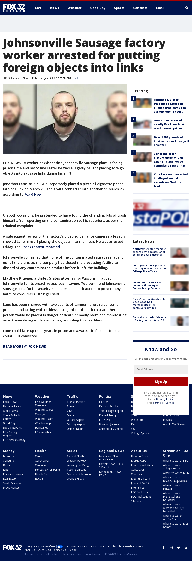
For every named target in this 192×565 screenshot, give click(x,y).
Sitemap (136, 501)
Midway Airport (76, 424)
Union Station (75, 428)
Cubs (134, 415)
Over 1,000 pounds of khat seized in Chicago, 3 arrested (171, 141)
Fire (133, 424)
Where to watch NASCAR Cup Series (175, 479)
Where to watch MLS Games (175, 525)
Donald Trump (108, 415)
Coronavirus (42, 460)
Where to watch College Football (173, 466)
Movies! (167, 420)
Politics (105, 396)
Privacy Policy (165, 399)
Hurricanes (41, 427)
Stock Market (11, 487)
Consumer (9, 460)
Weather (42, 396)
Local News (10, 402)
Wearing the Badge (78, 465)
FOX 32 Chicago (11, 78)
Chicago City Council (111, 428)
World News (10, 411)
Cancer (39, 456)
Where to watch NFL (175, 460)
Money (8, 450)
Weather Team (44, 418)
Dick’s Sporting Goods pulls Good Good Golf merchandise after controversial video (149, 303)
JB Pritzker (105, 420)
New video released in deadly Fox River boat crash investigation (169, 124)
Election (104, 402)
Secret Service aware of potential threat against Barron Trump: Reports (147, 285)
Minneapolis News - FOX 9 (111, 473)
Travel (70, 406)
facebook (163, 548)
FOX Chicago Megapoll (11, 433)
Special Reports (12, 427)
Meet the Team (140, 478)
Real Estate (10, 478)
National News (12, 406)
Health (40, 450)
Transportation (76, 402)
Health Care (42, 474)
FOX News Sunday (14, 440)
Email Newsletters (142, 465)
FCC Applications (141, 496)
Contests (136, 474)
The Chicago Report (111, 411)
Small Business (12, 483)
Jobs (5, 469)
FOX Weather (43, 432)
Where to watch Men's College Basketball (172, 496)
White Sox (137, 420)
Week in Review (76, 460)
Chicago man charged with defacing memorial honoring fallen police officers (150, 268)
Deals (6, 465)
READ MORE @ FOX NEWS (24, 346)
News (26, 78)
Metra (70, 415)
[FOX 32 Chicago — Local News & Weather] (15, 7)
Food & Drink (171, 415)
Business (8, 456)
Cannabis (40, 465)
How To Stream (140, 456)
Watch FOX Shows (174, 424)
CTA (69, 411)
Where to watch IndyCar (172, 487)
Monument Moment (79, 474)
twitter (179, 548)
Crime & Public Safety (12, 416)
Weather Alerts (44, 409)
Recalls (39, 478)
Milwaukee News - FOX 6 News (110, 457)
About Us (139, 450)
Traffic (72, 396)
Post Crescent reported (41, 246)
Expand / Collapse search (186, 7)
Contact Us (138, 469)
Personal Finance (13, 474)
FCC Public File (140, 492)
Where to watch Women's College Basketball (173, 508)
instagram (171, 548)
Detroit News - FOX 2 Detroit (111, 465)
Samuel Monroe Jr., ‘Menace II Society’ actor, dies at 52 (149, 318)
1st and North (75, 456)
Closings (40, 414)
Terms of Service (163, 402)
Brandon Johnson (109, 424)
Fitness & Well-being (47, 469)
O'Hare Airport (75, 420)
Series (72, 450)
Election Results (108, 406)
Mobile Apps (138, 460)
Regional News (111, 450)
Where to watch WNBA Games (172, 517)
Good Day (9, 423)
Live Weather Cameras (43, 403)
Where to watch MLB (176, 473)
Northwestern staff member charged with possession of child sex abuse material (149, 251)
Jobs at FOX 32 (140, 483)
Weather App (43, 423)
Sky (133, 428)
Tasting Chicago (76, 469)
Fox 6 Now (33, 194)
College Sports (140, 433)
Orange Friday (75, 478)
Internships (137, 487)
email (186, 548)
